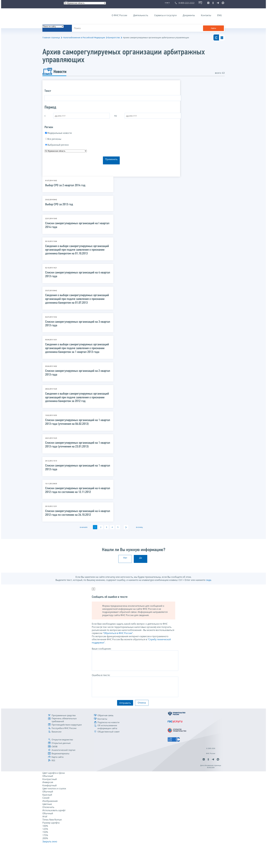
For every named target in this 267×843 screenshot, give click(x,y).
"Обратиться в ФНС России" (118, 633)
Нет (125, 557)
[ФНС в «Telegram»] (218, 3)
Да (140, 557)
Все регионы (54, 138)
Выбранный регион (58, 144)
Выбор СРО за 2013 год (59, 204)
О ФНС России (119, 15)
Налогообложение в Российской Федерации (84, 37)
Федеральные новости (59, 132)
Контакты (206, 15)
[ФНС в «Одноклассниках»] (213, 3)
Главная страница (51, 37)
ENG (219, 15)
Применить (111, 159)
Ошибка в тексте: (101, 675)
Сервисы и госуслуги (165, 15)
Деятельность (140, 15)
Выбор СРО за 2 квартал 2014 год (65, 185)
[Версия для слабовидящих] (168, 2)
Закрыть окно (49, 841)
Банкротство (114, 37)
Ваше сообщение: (101, 648)
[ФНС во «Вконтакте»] (208, 3)
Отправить (125, 702)
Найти (213, 28)
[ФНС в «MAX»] (222, 3)
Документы (189, 15)
